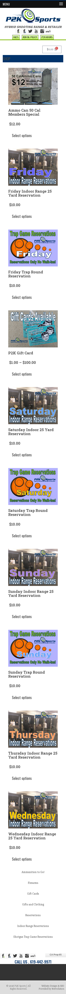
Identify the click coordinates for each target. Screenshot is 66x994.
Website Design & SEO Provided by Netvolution (51, 987)
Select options (22, 135)
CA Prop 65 (56, 954)
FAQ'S (16, 37)
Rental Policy (30, 37)
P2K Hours (47, 37)
